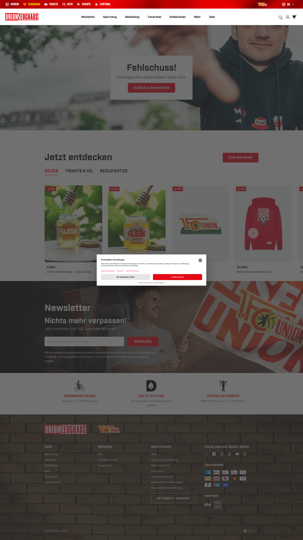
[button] (110, 17)
